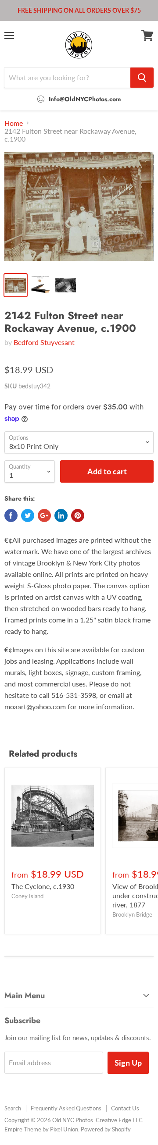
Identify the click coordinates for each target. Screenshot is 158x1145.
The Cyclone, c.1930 (42, 886)
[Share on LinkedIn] (61, 515)
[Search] (142, 78)
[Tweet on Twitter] (27, 515)
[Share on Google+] (44, 515)
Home (13, 123)
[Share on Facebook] (11, 515)
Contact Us (125, 1108)
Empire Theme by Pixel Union (41, 1129)
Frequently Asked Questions (66, 1108)
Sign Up (128, 1062)
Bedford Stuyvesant (44, 342)
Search (12, 1108)
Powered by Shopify (106, 1129)
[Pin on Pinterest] (77, 515)
